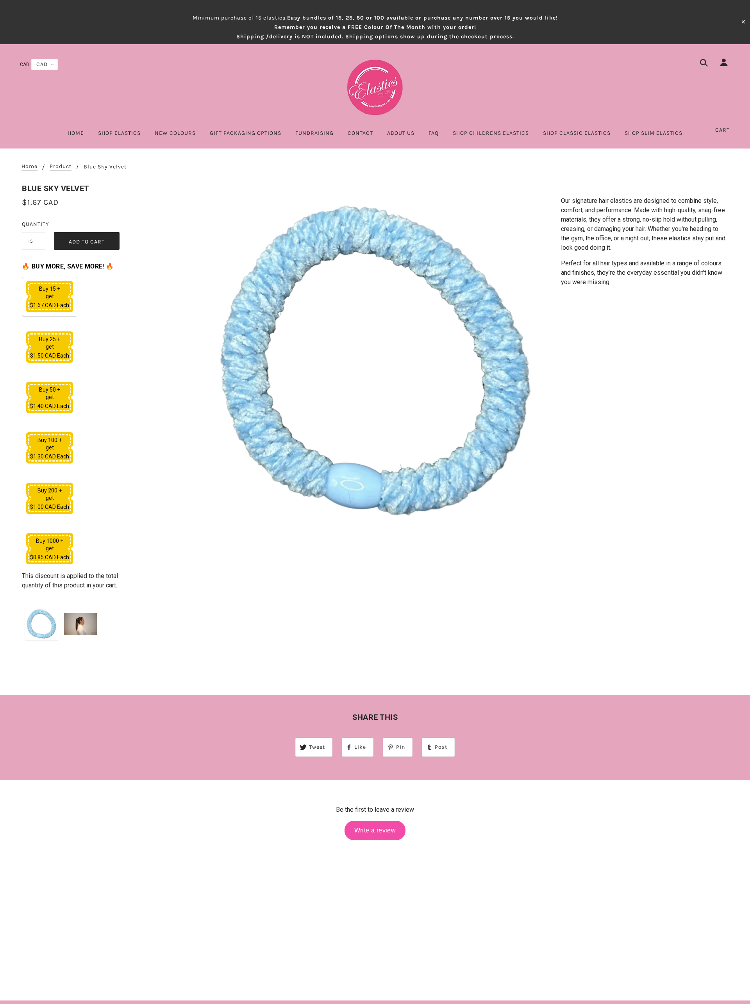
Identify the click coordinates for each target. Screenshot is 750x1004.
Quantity (33, 224)
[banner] (375, 87)
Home (29, 167)
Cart (722, 130)
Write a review (375, 830)
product (60, 167)
